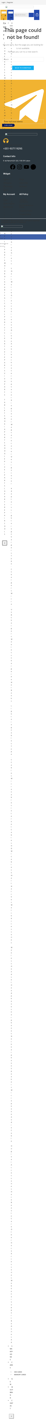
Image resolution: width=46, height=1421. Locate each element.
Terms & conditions (23, 201)
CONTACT (11, 1404)
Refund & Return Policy (26, 206)
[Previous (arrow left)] (1, 246)
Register (10, 2)
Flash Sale (23, 183)
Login (3, 2)
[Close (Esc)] (1, 243)
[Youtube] (26, 167)
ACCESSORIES (11, 27)
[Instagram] (19, 167)
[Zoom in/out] (7, 243)
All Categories (4, 27)
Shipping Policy (25, 211)
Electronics (8, 186)
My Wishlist (8, 207)
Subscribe (8, 125)
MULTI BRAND (11, 1392)
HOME (11, 17)
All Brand (23, 186)
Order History (9, 203)
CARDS (11, 1365)
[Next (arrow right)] (3, 246)
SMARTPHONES (11, 1353)
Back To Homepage (23, 68)
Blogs (21, 179)
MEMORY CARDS (20, 1375)
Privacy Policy (25, 214)
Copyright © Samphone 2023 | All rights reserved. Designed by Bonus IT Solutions (20, 221)
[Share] (3, 243)
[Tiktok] (33, 167)
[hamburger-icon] (3, 12)
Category (7, 183)
